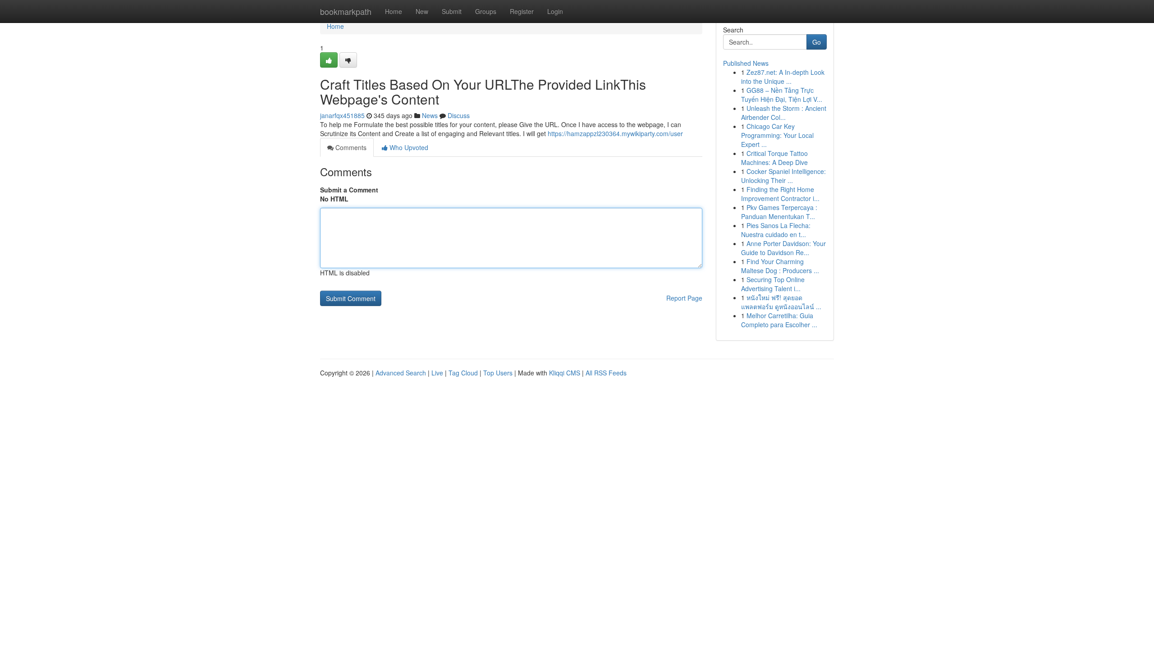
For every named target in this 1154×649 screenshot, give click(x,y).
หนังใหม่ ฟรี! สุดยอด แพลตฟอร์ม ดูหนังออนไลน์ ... (781, 302)
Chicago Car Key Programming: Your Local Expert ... (777, 135)
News (430, 115)
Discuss (459, 115)
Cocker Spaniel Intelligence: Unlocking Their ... (783, 176)
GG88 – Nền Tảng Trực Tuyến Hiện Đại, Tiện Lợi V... (781, 95)
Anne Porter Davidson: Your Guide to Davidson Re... (783, 248)
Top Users (498, 372)
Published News (746, 63)
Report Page (684, 297)
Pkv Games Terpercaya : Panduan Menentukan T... (779, 212)
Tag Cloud (463, 372)
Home (393, 11)
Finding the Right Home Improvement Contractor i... (780, 194)
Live (437, 372)
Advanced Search (401, 372)
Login (555, 11)
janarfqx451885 (342, 115)
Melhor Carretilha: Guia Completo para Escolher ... (779, 320)
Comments (350, 147)
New (422, 11)
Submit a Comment (349, 189)
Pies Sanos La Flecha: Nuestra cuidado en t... (776, 230)
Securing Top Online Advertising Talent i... (773, 284)
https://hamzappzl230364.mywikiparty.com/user (615, 133)
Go (816, 41)
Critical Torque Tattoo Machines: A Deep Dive (774, 158)
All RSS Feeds (606, 372)
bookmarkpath (345, 11)
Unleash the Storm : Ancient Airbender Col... (783, 113)
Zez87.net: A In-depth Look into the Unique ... (782, 77)
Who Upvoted (408, 147)
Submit (452, 11)
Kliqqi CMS (564, 372)
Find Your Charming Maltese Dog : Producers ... (780, 266)
